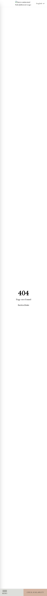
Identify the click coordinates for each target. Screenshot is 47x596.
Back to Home (23, 305)
